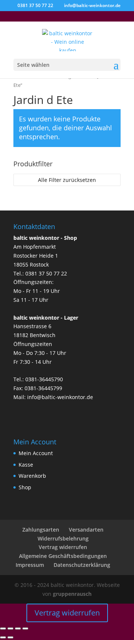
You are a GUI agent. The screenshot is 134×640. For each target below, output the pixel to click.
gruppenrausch (72, 593)
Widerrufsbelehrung (63, 538)
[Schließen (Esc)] (25, 628)
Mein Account (36, 453)
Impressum (30, 564)
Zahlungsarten (40, 529)
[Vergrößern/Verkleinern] (3, 628)
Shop (25, 487)
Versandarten (86, 529)
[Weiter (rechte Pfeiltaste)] (10, 637)
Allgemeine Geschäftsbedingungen (63, 555)
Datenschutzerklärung (82, 564)
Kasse (26, 464)
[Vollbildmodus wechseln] (10, 628)
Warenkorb (32, 475)
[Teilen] (18, 628)
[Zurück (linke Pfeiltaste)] (3, 637)
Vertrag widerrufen (63, 547)
